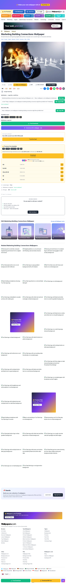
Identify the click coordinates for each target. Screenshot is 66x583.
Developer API (47, 557)
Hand (2, 39)
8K (20, 117)
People (5, 39)
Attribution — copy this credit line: (9, 95)
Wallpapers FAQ (26, 553)
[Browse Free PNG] (53, 15)
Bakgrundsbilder (30, 568)
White (28, 39)
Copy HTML (60, 101)
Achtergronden (18, 570)
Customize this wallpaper (34, 128)
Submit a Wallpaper (49, 555)
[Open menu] (63, 11)
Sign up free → (57, 494)
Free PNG (48, 15)
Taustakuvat (52, 570)
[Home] (1, 31)
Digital (9, 39)
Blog (45, 553)
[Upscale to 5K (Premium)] (62, 176)
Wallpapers (5, 15)
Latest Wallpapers (5, 537)
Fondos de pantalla (7, 570)
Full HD (6, 117)
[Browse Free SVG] (43, 15)
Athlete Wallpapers (27, 537)
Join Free (31, 11)
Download (33, 156)
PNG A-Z (3, 561)
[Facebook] (44, 88)
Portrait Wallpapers (27, 535)
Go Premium (7, 11)
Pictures (27, 15)
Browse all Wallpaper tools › (58, 221)
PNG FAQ (25, 561)
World (17, 39)
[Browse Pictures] (32, 15)
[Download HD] (62, 164)
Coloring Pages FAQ (27, 563)
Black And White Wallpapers (29, 545)
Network (13, 39)
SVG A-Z (3, 559)
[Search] (59, 11)
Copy (62, 98)
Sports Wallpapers (27, 543)
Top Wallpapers (5, 539)
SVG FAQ (25, 559)
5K (17, 117)
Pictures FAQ (26, 557)
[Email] (60, 88)
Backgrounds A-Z (5, 555)
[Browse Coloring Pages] (63, 15)
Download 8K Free (47, 580)
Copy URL (61, 110)
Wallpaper (21, 568)
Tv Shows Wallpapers (28, 547)
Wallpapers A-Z (5, 553)
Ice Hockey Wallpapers (28, 549)
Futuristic (22, 39)
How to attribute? (5, 104)
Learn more (48, 494)
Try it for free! (33, 139)
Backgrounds (16, 15)
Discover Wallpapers (6, 535)
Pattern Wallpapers (27, 541)
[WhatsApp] (54, 88)
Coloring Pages (58, 16)
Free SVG (38, 15)
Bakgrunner (44, 570)
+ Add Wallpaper (18, 11)
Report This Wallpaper (7, 194)
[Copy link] (63, 88)
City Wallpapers (26, 531)
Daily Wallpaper (4, 541)
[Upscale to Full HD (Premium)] (62, 168)
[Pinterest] (51, 88)
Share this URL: (5, 107)
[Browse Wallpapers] (10, 15)
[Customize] (63, 580)
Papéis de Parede (41, 568)
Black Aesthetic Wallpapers (29, 539)
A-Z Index (3, 531)
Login (40, 11)
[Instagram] (57, 88)
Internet (14, 31)
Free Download (34, 123)
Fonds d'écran (28, 570)
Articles (3, 543)
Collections (4, 533)
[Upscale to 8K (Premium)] (62, 179)
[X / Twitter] (48, 88)
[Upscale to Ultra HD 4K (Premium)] (62, 172)
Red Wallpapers (26, 533)
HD (2, 117)
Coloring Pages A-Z (6, 563)
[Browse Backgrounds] (22, 15)
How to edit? (13, 189)
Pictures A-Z (4, 557)
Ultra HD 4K (12, 117)
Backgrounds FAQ (27, 555)
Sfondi (49, 568)
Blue (26, 39)
